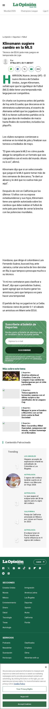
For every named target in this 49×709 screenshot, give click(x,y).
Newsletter (7, 648)
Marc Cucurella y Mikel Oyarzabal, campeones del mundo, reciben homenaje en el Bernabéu (34, 429)
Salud (5, 613)
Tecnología (7, 617)
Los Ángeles (30, 456)
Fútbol (24, 37)
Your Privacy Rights (24, 689)
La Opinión (7, 37)
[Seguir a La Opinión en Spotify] (3, 573)
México (5, 598)
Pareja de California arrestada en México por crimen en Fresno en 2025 (33, 518)
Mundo (5, 593)
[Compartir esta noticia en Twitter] (24, 69)
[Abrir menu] (4, 5)
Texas (5, 622)
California (29, 511)
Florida (27, 622)
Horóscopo (7, 658)
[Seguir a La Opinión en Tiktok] (24, 568)
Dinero (5, 608)
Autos (27, 613)
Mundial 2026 (10, 11)
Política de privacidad (13, 359)
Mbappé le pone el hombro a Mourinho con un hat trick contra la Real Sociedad (34, 414)
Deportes (16, 37)
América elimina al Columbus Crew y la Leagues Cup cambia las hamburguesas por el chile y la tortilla (34, 380)
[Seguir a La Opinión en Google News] (29, 568)
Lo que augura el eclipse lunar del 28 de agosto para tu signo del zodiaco (33, 499)
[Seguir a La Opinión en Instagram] (13, 568)
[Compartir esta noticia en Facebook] (18, 69)
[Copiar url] (38, 69)
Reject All (24, 697)
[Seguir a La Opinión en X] (8, 568)
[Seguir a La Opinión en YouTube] (19, 568)
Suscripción (7, 653)
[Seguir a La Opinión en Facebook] (3, 568)
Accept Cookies (24, 704)
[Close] (46, 667)
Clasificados (29, 643)
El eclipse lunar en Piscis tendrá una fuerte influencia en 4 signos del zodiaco (33, 536)
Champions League (29, 11)
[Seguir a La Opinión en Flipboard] (34, 568)
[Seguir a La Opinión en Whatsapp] (40, 568)
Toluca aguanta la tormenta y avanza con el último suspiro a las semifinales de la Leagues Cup (34, 397)
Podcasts (6, 643)
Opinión (28, 608)
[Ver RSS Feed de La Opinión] (8, 573)
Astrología (29, 475)
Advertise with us (32, 658)
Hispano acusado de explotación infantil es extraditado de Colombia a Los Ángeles (33, 464)
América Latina (31, 593)
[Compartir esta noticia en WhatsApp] (11, 69)
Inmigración (29, 588)
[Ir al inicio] (13, 562)
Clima (27, 653)
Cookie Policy (19, 684)
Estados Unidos (9, 588)
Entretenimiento (9, 603)
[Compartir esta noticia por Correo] (31, 69)
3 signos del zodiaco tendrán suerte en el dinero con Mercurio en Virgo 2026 (33, 481)
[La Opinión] (24, 5)
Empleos (28, 648)
